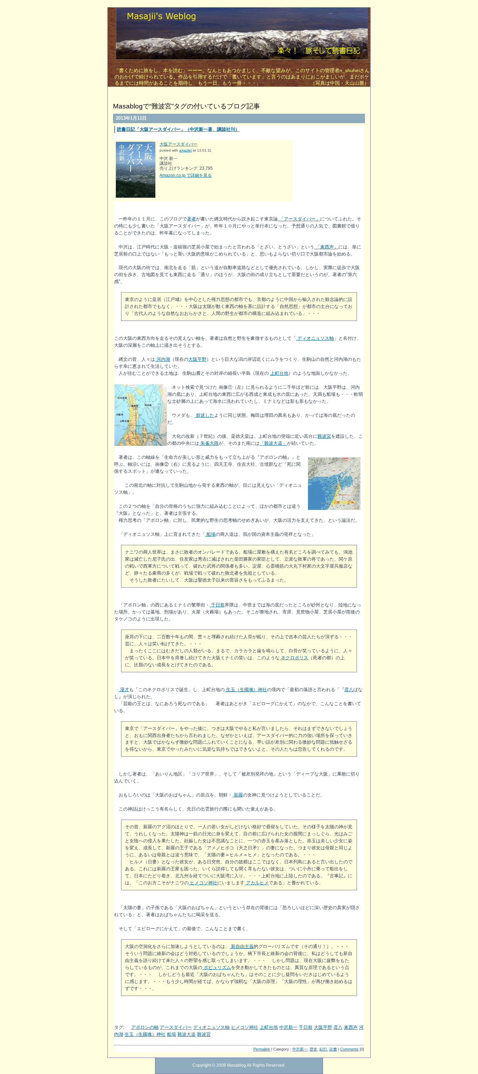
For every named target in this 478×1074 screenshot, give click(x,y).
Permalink (261, 1049)
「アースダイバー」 (299, 219)
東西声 (351, 1027)
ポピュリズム (216, 967)
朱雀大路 (209, 443)
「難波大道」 (273, 443)
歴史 (313, 1049)
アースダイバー (176, 1027)
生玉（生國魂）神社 (246, 689)
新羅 (237, 795)
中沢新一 (288, 1027)
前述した (204, 415)
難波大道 (186, 1034)
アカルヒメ (257, 882)
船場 (210, 534)
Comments (349, 1049)
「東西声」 (326, 247)
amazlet (185, 150)
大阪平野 (197, 359)
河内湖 (162, 359)
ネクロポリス (294, 657)
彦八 (348, 689)
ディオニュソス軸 (315, 338)
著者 (191, 219)
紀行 (323, 1049)
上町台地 (279, 373)
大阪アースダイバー (178, 144)
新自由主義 (242, 946)
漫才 (124, 689)
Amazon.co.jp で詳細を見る (186, 175)
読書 (333, 1049)
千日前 (217, 605)
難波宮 (324, 436)
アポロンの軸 (145, 1027)
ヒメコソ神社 (203, 882)
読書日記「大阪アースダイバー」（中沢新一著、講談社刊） (178, 129)
